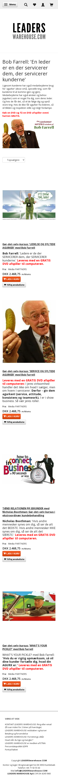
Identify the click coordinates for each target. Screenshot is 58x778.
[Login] (43, 4)
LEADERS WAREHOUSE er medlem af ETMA (25, 743)
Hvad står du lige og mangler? (19, 740)
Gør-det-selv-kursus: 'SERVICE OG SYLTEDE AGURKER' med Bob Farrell (28, 373)
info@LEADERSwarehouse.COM (31, 770)
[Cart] (51, 4)
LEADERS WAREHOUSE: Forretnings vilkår (24, 737)
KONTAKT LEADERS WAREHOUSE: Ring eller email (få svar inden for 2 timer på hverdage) (28, 726)
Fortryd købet (11, 749)
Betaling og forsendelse (16, 733)
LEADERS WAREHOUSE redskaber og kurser (26, 730)
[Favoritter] (34, 4)
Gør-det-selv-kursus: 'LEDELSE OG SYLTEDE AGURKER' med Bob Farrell (28, 246)
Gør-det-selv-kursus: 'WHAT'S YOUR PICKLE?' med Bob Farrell (24, 647)
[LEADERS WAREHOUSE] (29, 31)
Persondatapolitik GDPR (16, 746)
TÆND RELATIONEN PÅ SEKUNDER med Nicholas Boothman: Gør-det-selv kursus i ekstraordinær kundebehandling (28, 512)
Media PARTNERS (17, 269)
